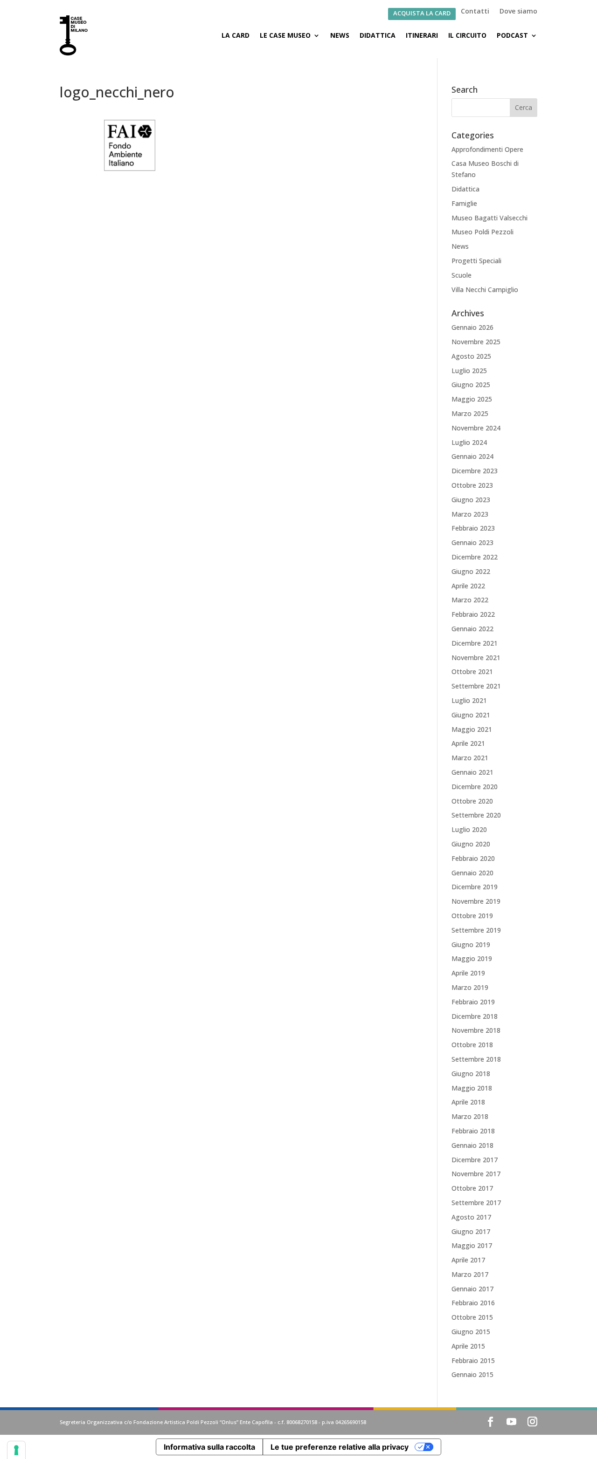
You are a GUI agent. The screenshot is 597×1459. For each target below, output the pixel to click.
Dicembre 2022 (474, 556)
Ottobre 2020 (472, 801)
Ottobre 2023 (472, 485)
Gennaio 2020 (472, 872)
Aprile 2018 (468, 1102)
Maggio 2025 (471, 399)
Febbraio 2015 (473, 1360)
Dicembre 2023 (474, 470)
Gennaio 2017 (472, 1288)
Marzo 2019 (469, 987)
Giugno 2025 (470, 384)
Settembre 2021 (476, 686)
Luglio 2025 (469, 370)
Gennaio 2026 (472, 327)
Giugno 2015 (470, 1331)
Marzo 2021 (469, 757)
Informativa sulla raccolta (209, 1447)
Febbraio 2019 (473, 1001)
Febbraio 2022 (473, 614)
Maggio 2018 (471, 1088)
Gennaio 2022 (472, 628)
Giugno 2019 (470, 944)
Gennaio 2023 (472, 542)
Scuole (461, 275)
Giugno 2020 (470, 843)
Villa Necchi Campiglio (484, 289)
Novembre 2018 (475, 1030)
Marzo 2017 (469, 1274)
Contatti (475, 11)
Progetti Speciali (476, 260)
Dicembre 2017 (474, 1159)
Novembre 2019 (475, 901)
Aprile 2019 (468, 972)
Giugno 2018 (470, 1073)
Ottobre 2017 (472, 1188)
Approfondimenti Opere (487, 149)
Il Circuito (467, 35)
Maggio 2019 (471, 958)
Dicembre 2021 (474, 643)
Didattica (378, 35)
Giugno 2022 (470, 571)
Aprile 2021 (468, 743)
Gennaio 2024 (472, 456)
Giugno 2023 (470, 499)
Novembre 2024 (475, 427)
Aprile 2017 (468, 1259)
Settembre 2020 (476, 815)
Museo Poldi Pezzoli (482, 231)
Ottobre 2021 (472, 671)
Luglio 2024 (469, 442)
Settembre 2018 (476, 1059)
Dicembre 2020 (474, 786)
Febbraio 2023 (473, 528)
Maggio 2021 (471, 729)
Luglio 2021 (469, 700)
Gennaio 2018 (472, 1145)
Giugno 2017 (470, 1231)
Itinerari (422, 35)
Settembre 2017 (476, 1202)
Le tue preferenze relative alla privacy (340, 1447)
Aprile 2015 (468, 1346)
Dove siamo (518, 11)
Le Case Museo (285, 35)
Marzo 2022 (469, 599)
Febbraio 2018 (473, 1130)
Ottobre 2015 (472, 1317)
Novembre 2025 (475, 341)
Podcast (512, 35)
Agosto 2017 (471, 1217)
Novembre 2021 (475, 657)
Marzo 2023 (469, 514)
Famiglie (464, 203)
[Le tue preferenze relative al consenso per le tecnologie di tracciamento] (16, 1450)
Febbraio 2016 (473, 1302)
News (339, 35)
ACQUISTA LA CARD (422, 13)
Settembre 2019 (476, 930)
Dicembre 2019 (474, 886)
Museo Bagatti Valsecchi (489, 217)
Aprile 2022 (468, 585)
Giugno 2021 (470, 714)
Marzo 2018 (469, 1116)
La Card (236, 35)
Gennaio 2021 (472, 772)
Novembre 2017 (475, 1173)
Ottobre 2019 (472, 915)
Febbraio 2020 (473, 858)
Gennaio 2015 (472, 1374)
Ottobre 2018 (472, 1044)
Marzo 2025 (469, 413)
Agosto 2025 (471, 356)
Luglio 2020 (469, 829)
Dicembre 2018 (474, 1016)
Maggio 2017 (471, 1245)
